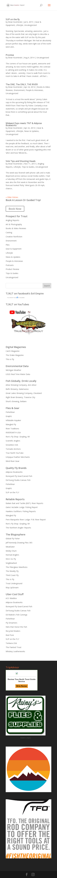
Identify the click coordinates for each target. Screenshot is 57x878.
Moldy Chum (11, 551)
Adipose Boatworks (14, 472)
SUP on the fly (13, 19)
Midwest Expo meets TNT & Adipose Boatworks (24, 124)
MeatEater (10, 546)
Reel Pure (10, 635)
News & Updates (31, 131)
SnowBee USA (12, 445)
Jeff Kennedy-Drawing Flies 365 (19, 542)
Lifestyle (19, 25)
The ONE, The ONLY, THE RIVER (22, 84)
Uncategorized (30, 25)
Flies (8, 245)
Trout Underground (14, 583)
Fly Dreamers (11, 623)
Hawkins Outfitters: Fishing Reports (21, 511)
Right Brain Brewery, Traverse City (20, 397)
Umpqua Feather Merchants (18, 457)
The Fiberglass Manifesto (16, 567)
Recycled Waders (13, 631)
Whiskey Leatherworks (15, 651)
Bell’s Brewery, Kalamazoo (17, 389)
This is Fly (10, 359)
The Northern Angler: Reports (18, 527)
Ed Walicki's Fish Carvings (16, 614)
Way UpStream (12, 587)
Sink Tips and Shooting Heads (21, 161)
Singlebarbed (11, 563)
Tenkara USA (11, 643)
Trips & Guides (28, 167)
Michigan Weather (13, 370)
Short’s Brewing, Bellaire (16, 401)
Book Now (15, 209)
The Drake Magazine (15, 355)
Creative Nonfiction (14, 236)
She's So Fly (11, 559)
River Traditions (12, 428)
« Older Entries (12, 197)
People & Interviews (34, 90)
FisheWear (10, 412)
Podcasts (10, 265)
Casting (9, 232)
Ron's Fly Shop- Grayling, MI (18, 436)
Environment (19, 90)
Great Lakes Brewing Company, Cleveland (24, 393)
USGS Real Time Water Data (18, 374)
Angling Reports (12, 220)
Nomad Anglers (12, 555)
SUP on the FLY (12, 492)
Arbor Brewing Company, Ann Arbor (21, 385)
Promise (10, 55)
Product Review (12, 269)
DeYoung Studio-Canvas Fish (18, 480)
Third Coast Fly (12, 575)
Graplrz (9, 416)
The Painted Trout (13, 647)
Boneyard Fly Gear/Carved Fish (19, 476)
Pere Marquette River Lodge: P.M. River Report (26, 519)
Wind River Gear (12, 461)
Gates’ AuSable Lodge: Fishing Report (22, 507)
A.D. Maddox (11, 598)
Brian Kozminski (15, 22)
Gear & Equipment (13, 248)
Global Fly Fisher (13, 538)
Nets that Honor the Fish (16, 627)
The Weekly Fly (12, 571)
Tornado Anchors (13, 449)
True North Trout (11, 297)
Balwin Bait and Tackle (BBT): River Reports (24, 503)
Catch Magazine (12, 351)
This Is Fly (10, 579)
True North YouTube (14, 453)
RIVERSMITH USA (13, 432)
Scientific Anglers (13, 440)
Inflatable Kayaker (13, 420)
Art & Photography (14, 224)
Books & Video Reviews (16, 228)
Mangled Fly (11, 424)
